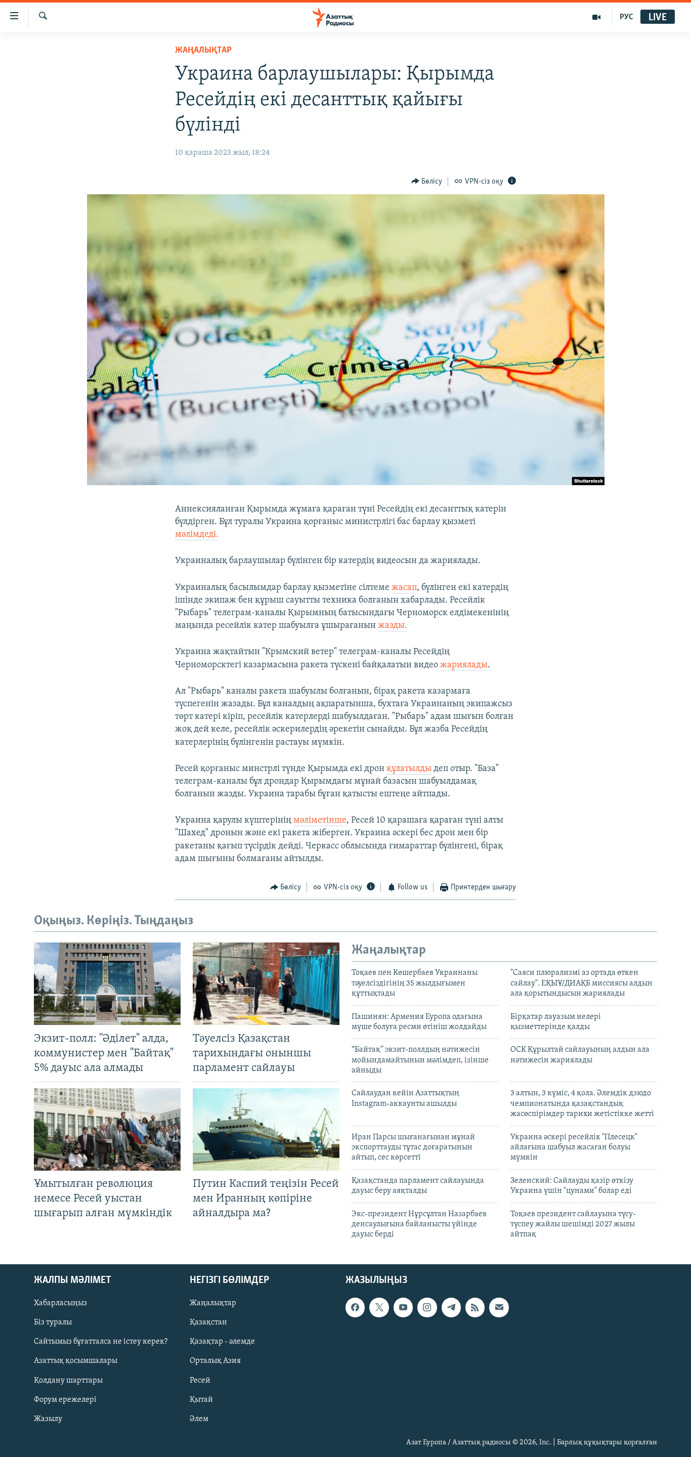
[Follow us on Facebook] (355, 1307)
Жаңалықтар (213, 1303)
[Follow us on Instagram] (427, 1307)
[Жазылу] (498, 1307)
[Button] (427, 181)
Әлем (199, 1419)
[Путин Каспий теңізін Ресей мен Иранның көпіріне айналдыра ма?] (266, 1129)
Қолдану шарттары (68, 1380)
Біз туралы (53, 1322)
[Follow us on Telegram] (451, 1307)
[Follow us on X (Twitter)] (378, 1307)
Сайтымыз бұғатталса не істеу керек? (100, 1342)
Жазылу (48, 1419)
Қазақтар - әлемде (222, 1342)
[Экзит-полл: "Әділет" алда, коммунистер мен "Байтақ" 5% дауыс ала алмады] (107, 983)
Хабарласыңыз (60, 1303)
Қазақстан (208, 1322)
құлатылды (408, 769)
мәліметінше (320, 820)
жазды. (392, 625)
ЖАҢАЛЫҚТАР (203, 50)
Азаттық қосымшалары (75, 1361)
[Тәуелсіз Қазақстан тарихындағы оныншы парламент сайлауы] (266, 983)
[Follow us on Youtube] (403, 1307)
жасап (404, 587)
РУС (626, 17)
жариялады (464, 665)
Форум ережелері (65, 1399)
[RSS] (475, 1307)
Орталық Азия (215, 1361)
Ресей (200, 1380)
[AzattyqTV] (596, 17)
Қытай (201, 1399)
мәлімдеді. (197, 534)
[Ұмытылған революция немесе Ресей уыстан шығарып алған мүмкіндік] (107, 1129)
